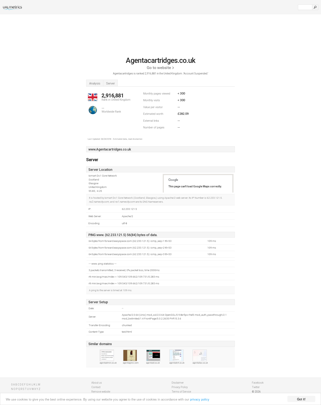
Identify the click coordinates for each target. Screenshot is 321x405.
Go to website (159, 67)
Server (110, 83)
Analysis (94, 83)
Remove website (100, 391)
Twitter (256, 387)
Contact (95, 387)
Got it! (301, 399)
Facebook (258, 382)
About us (96, 382)
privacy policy (199, 399)
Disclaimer (178, 382)
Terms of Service (181, 391)
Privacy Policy (180, 387)
